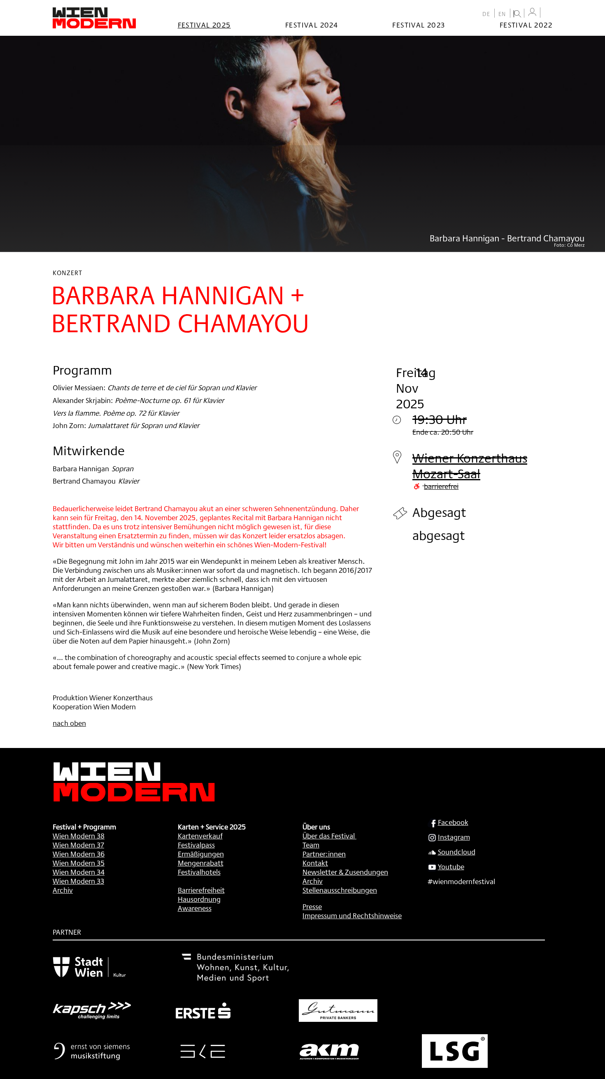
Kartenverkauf (200, 835)
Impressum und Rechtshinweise (352, 915)
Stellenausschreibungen (339, 890)
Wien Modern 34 (79, 871)
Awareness (195, 908)
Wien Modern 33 (78, 880)
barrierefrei (441, 486)
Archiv (63, 890)
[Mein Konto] (532, 12)
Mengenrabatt (200, 862)
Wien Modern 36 (79, 853)
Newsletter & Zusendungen (345, 871)
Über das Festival (328, 835)
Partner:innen (324, 853)
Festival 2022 (526, 24)
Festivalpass (196, 844)
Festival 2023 (418, 24)
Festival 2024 (311, 24)
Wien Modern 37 (78, 844)
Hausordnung (199, 899)
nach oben (69, 723)
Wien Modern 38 (79, 835)
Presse (312, 906)
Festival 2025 (204, 24)
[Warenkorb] (548, 13)
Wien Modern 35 (79, 862)
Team (310, 844)
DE (486, 14)
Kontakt (315, 862)
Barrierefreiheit (201, 890)
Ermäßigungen (201, 853)
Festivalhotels (199, 871)
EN (502, 14)
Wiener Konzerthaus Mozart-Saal (469, 465)
